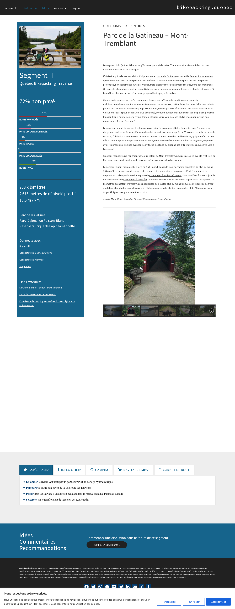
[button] (108, 257)
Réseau (58, 8)
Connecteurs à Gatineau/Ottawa (35, 252)
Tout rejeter (194, 601)
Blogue (75, 8)
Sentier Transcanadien (201, 76)
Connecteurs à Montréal (31, 259)
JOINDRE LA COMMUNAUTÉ (106, 544)
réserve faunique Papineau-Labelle (135, 132)
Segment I (24, 246)
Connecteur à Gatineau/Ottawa (165, 175)
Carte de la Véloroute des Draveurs (37, 294)
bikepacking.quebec (204, 7)
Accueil (10, 8)
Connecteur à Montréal (135, 179)
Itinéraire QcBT (33, 8)
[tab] (36, 470)
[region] (117, 598)
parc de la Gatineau (166, 76)
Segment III (25, 266)
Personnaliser (169, 601)
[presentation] (36, 470)
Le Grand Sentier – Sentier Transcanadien (40, 287)
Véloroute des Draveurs (175, 100)
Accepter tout (218, 601)
